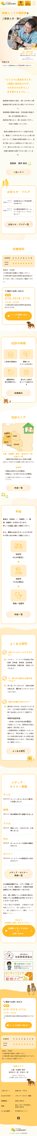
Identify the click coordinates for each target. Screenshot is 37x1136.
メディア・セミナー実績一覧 (18, 874)
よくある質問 (18, 751)
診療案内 (18, 392)
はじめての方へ (6, 1096)
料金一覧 (18, 487)
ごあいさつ (18, 172)
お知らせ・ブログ (21, 1091)
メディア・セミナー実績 (23, 1096)
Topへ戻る (33, 989)
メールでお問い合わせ (18, 316)
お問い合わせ (18, 931)
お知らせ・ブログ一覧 (18, 224)
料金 (2, 1106)
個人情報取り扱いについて (21, 1111)
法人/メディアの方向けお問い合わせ (22, 1106)
